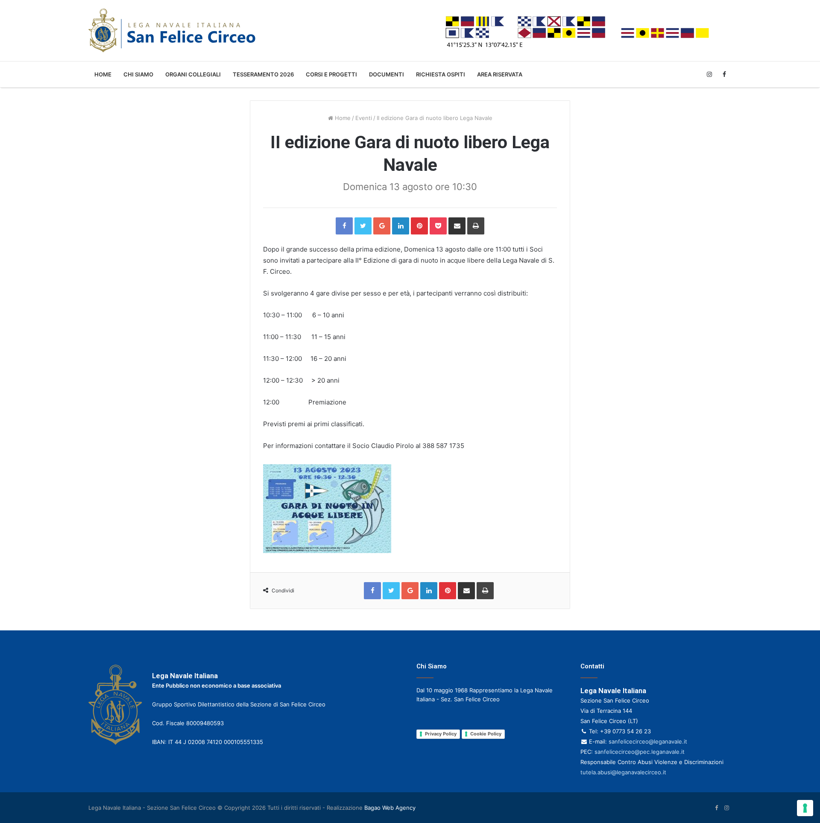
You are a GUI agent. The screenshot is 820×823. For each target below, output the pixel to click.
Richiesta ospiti (440, 74)
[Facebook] (724, 74)
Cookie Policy (485, 734)
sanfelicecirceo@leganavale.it (648, 741)
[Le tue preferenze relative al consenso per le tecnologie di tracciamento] (805, 808)
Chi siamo (138, 74)
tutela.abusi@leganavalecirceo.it (623, 772)
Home (102, 74)
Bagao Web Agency (390, 807)
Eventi (363, 117)
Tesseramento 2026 (263, 74)
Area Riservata (499, 74)
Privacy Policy (441, 734)
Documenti (386, 74)
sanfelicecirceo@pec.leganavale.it (639, 751)
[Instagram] (709, 74)
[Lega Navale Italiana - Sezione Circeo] (171, 31)
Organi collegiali (193, 74)
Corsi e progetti (331, 74)
